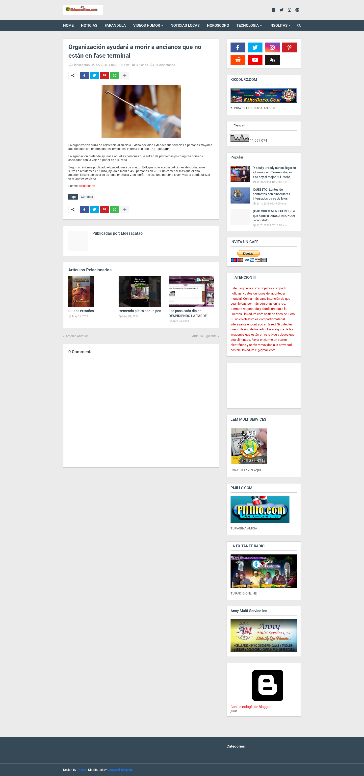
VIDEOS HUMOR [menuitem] (146, 25)
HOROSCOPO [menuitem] (218, 25)
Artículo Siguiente (204, 336)
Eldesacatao (81, 65)
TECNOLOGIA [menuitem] (247, 25)
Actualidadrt (87, 186)
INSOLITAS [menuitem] (278, 25)
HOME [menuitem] (68, 25)
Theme (81, 770)
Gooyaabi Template (119, 770)
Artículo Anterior (77, 336)
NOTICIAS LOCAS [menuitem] (185, 25)
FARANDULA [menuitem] (115, 25)
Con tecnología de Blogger (251, 707)
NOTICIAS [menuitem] (89, 25)
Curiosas (142, 65)
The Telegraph (160, 149)
